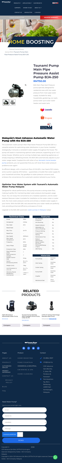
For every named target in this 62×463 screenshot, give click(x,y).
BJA (11, 52)
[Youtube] (33, 348)
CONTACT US (18, 12)
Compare (6, 325)
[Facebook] (23, 348)
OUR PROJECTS (38, 3)
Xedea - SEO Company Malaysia (11, 459)
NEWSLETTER (28, 12)
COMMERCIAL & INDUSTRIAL (27, 366)
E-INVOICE (38, 12)
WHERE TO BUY (27, 7)
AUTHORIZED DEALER (6, 366)
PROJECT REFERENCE (6, 371)
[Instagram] (28, 348)
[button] (25, 85)
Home (11, 49)
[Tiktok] (38, 348)
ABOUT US (37, 7)
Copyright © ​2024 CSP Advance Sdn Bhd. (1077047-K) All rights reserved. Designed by (28, 456)
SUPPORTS (17, 7)
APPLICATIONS (27, 3)
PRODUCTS (17, 3)
